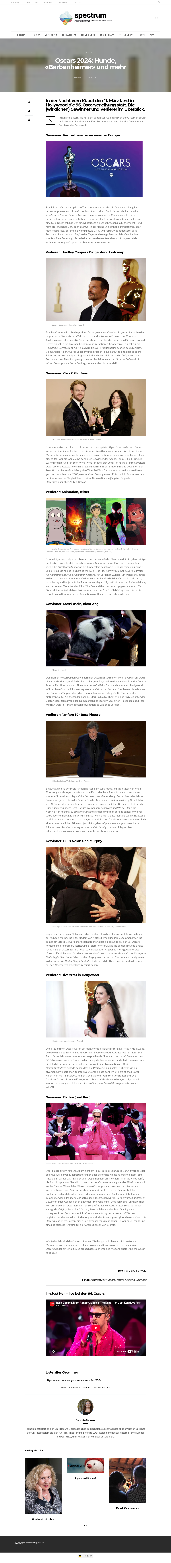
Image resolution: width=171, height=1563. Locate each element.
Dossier (21, 35)
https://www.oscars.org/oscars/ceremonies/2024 (73, 1380)
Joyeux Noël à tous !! (85, 1478)
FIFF (152, 35)
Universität (51, 35)
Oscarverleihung (102, 1388)
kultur (87, 1388)
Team (27, 2)
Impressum (19, 1543)
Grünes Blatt (107, 35)
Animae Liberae (127, 35)
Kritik (142, 35)
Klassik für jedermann (127, 1508)
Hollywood (75, 1388)
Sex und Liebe (88, 35)
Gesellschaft (69, 35)
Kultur (36, 35)
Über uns (15, 2)
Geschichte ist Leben (43, 1519)
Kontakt (48, 2)
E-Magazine (62, 2)
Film (64, 1388)
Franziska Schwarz (85, 1420)
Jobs (37, 2)
